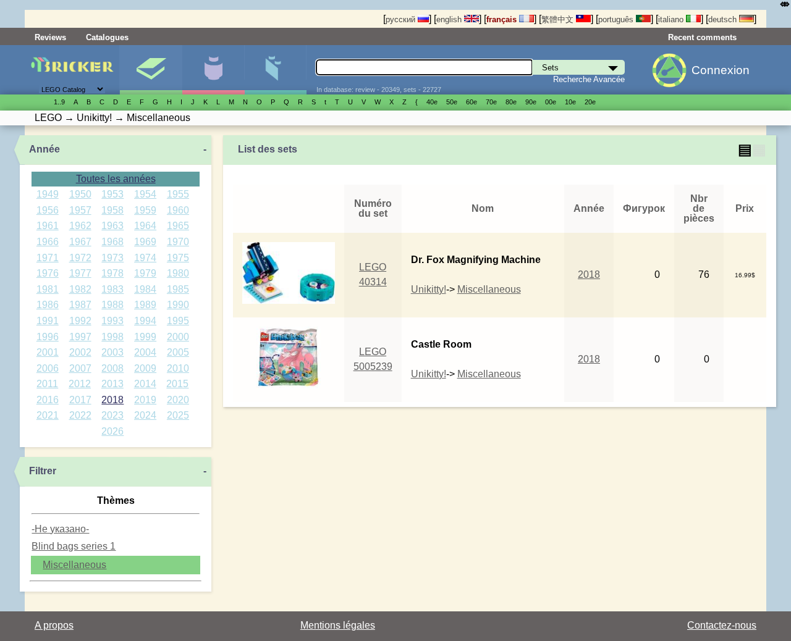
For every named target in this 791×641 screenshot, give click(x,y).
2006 (47, 368)
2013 (112, 384)
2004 (145, 352)
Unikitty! (428, 289)
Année (44, 149)
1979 (145, 273)
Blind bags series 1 (74, 546)
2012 (80, 384)
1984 (145, 289)
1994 (145, 321)
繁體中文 (558, 19)
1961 (47, 225)
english (450, 19)
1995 (178, 321)
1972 (80, 258)
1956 (47, 210)
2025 (178, 415)
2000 (178, 337)
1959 (145, 210)
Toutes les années (116, 179)
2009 (145, 368)
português (617, 19)
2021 (47, 415)
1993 (112, 321)
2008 (112, 368)
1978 (112, 273)
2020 (178, 400)
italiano (672, 19)
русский (402, 19)
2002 (80, 352)
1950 (80, 194)
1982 (80, 289)
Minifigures (213, 70)
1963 (112, 225)
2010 (178, 368)
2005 (178, 352)
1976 (47, 273)
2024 (145, 415)
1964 (145, 225)
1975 (178, 258)
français (502, 19)
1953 (112, 194)
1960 (178, 210)
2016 (47, 400)
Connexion (721, 70)
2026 (112, 431)
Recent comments (702, 37)
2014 (145, 384)
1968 (112, 242)
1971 (47, 258)
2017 (80, 400)
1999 (145, 337)
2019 (145, 400)
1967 (80, 242)
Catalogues (107, 37)
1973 (112, 258)
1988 (112, 305)
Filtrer (42, 471)
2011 (47, 384)
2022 (80, 415)
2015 (177, 384)
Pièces (276, 70)
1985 (178, 289)
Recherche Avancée (589, 79)
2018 (112, 400)
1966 (47, 242)
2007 (80, 368)
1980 (178, 273)
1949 (47, 194)
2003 (112, 352)
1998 (112, 337)
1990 (178, 305)
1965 (178, 225)
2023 (112, 415)
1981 (47, 289)
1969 (145, 242)
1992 (80, 321)
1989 (145, 305)
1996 (47, 337)
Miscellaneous (74, 564)
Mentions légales (337, 625)
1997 (80, 337)
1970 (178, 242)
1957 (80, 210)
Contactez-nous (721, 625)
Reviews (50, 37)
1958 (112, 210)
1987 (80, 305)
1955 (178, 194)
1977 (80, 273)
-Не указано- (60, 529)
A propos (54, 625)
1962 (80, 225)
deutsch (723, 19)
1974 (145, 258)
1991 (47, 321)
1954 (145, 194)
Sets (151, 70)
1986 (47, 305)
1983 (112, 289)
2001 (47, 352)
